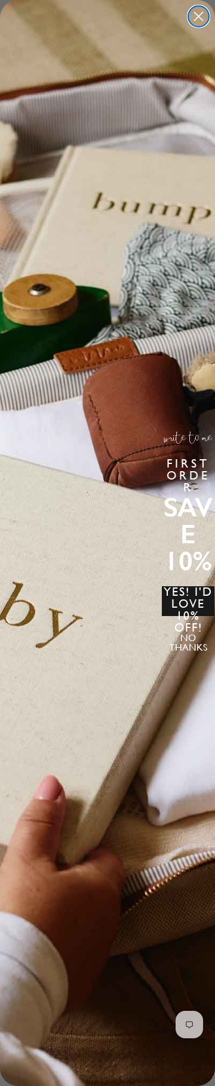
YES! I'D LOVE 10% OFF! (188, 601)
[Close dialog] (198, 16)
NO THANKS (188, 642)
